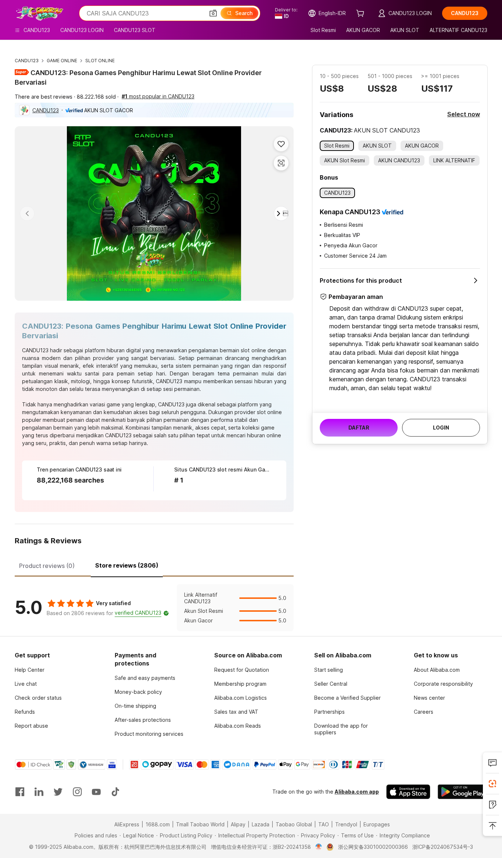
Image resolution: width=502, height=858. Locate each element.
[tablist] (154, 564)
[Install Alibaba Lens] (492, 783)
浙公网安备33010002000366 (373, 847)
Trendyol (346, 824)
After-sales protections (143, 720)
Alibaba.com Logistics (240, 698)
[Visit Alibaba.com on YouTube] (96, 792)
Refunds (25, 712)
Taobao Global (294, 824)
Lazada (260, 824)
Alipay (238, 824)
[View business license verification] (318, 847)
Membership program (240, 684)
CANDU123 (27, 60)
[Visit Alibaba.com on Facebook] (20, 792)
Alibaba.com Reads (237, 726)
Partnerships (329, 712)
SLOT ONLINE (100, 60)
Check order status (38, 698)
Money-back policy (138, 692)
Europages (376, 824)
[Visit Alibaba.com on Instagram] (77, 792)
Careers (423, 712)
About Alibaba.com (437, 670)
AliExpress (126, 824)
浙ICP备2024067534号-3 (442, 847)
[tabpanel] (154, 608)
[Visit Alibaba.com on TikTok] (115, 792)
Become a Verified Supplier (347, 698)
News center (429, 698)
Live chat (26, 684)
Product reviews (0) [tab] (47, 565)
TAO (323, 824)
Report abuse (31, 726)
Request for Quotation (241, 670)
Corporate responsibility (443, 684)
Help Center (29, 670)
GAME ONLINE (62, 60)
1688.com (158, 824)
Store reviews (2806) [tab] (126, 565)
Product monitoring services (149, 734)
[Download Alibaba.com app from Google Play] (462, 791)
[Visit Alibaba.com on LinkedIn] (39, 792)
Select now (463, 114)
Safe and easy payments (145, 678)
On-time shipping (135, 706)
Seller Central (330, 684)
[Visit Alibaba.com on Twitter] (58, 792)
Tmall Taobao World (200, 824)
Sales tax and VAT (236, 712)
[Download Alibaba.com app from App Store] (408, 791)
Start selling (328, 670)
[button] (213, 13)
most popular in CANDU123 (158, 96)
